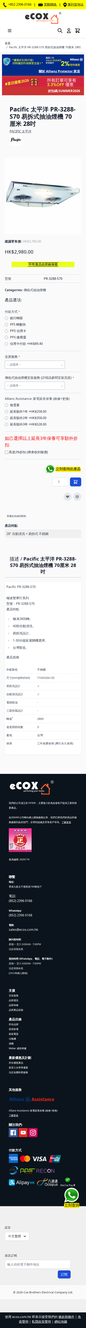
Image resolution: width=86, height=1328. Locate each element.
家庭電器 (13, 1034)
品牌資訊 (13, 1000)
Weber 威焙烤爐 (17, 1048)
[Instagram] (32, 1132)
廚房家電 (13, 1029)
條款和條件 (66, 1317)
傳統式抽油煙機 (35, 290)
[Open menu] (9, 30)
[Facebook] (13, 1132)
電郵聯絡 (50, 4)
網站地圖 (60, 1321)
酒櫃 (11, 1043)
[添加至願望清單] (68, 497)
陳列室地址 (76, 4)
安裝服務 (13, 995)
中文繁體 (14, 1236)
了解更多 (66, 822)
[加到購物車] (75, 481)
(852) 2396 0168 (20, 915)
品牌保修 (13, 1005)
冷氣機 (12, 1038)
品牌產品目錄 (16, 1010)
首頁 (7, 43)
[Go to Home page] (43, 18)
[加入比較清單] (77, 497)
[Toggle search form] (60, 30)
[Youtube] (23, 1132)
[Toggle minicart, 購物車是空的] (77, 30)
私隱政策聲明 (41, 1321)
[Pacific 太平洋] (16, 140)
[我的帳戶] (68, 30)
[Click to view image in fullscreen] (43, 196)
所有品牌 (13, 1024)
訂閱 (64, 1274)
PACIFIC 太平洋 (20, 131)
